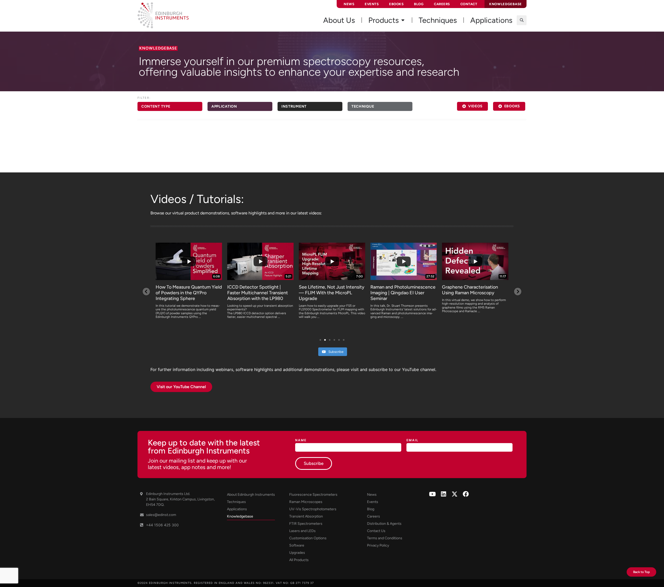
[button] (522, 20)
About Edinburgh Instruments (251, 494)
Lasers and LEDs (302, 531)
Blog (419, 4)
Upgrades (297, 552)
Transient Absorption (306, 516)
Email (412, 440)
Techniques (236, 502)
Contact (469, 4)
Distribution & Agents (384, 523)
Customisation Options (308, 538)
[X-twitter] (455, 494)
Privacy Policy (378, 545)
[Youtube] (432, 494)
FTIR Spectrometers (305, 523)
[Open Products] (402, 20)
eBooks (396, 4)
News (349, 4)
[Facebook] (466, 494)
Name (301, 440)
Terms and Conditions (384, 538)
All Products (299, 560)
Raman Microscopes (305, 502)
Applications (237, 509)
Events (372, 4)
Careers (442, 4)
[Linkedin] (443, 494)
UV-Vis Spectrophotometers (312, 509)
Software (296, 545)
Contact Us (376, 531)
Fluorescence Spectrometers (313, 494)
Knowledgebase (240, 516)
